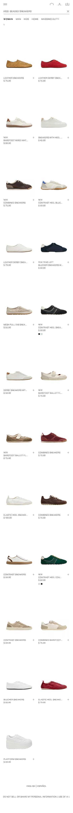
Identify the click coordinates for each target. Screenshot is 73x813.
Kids (26, 19)
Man (18, 19)
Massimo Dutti (50, 19)
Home (35, 19)
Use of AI (63, 796)
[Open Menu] (5, 4)
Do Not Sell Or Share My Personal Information (30, 797)
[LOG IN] (59, 4)
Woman (8, 19)
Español (41, 786)
